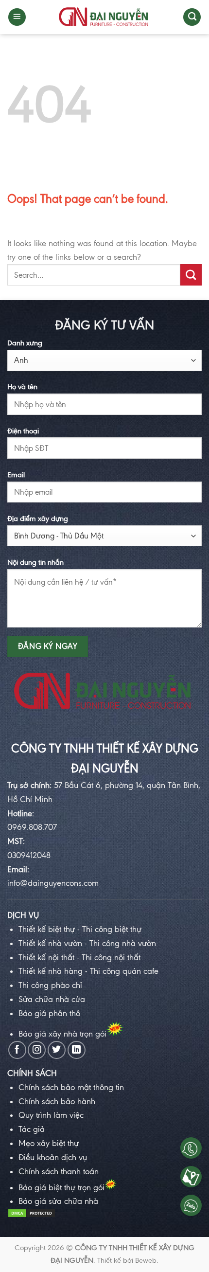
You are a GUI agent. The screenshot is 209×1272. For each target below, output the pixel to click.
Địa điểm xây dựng (37, 518)
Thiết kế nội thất (46, 957)
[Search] (192, 17)
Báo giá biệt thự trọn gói (61, 1187)
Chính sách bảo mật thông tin (71, 1087)
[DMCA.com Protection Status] (31, 1215)
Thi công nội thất (111, 957)
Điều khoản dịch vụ (52, 1157)
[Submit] (191, 275)
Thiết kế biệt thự (46, 929)
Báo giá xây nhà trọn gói (62, 1034)
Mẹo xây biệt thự (48, 1143)
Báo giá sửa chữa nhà (58, 1201)
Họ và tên (22, 386)
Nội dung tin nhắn (35, 562)
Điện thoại (23, 431)
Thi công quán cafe (124, 971)
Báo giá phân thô (49, 1013)
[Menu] (17, 17)
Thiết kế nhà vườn (50, 943)
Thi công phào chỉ (50, 985)
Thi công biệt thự (110, 929)
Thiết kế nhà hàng (50, 971)
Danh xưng (24, 343)
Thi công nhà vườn (122, 943)
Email (16, 474)
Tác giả (31, 1129)
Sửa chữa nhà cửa (51, 999)
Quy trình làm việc (51, 1115)
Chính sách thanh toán (58, 1171)
